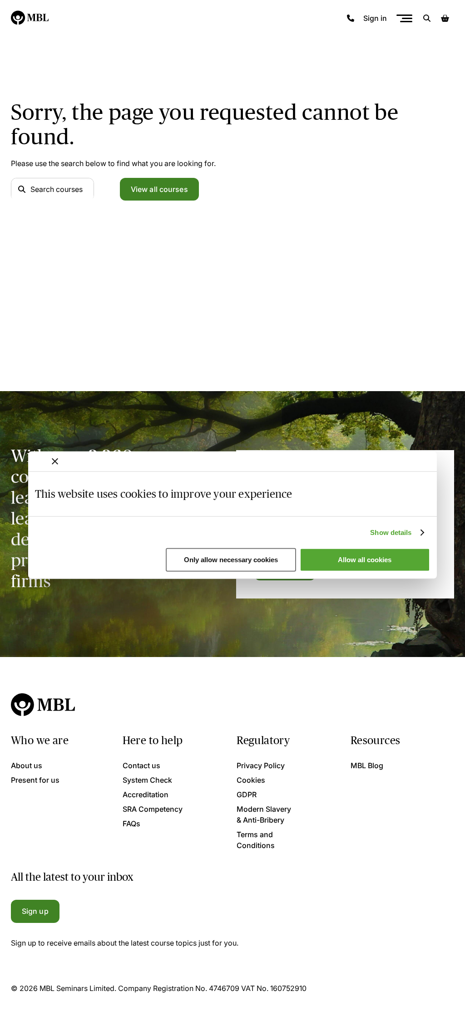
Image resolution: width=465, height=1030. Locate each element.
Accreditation (145, 794)
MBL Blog (367, 765)
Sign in (375, 18)
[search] (427, 18)
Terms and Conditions (256, 840)
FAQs (131, 823)
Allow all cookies (364, 560)
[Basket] (445, 18)
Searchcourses (56, 189)
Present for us (35, 780)
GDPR (247, 794)
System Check (147, 780)
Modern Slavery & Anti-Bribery (264, 814)
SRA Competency (153, 809)
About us (26, 765)
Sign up (35, 911)
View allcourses (159, 189)
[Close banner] (55, 461)
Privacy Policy (261, 765)
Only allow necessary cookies (231, 560)
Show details (390, 532)
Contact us (141, 765)
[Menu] (404, 18)
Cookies (251, 780)
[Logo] (30, 18)
